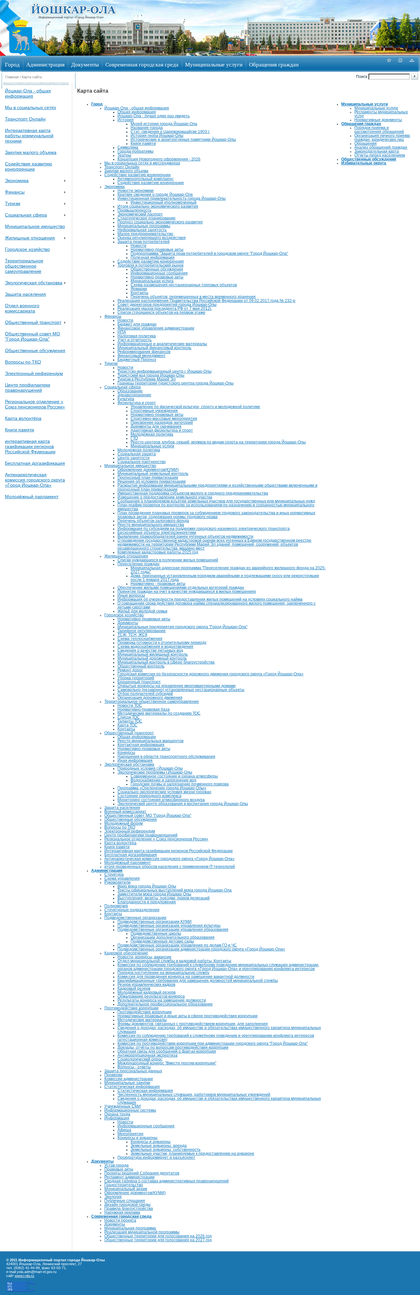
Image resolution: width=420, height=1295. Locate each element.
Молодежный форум (123, 823)
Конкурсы (126, 753)
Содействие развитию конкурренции (28, 166)
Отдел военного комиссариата (22, 308)
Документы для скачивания (156, 426)
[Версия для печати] (400, 64)
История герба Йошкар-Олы (157, 136)
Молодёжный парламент (31, 496)
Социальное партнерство (141, 462)
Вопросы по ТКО (23, 362)
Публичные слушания (124, 1201)
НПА (121, 332)
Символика (127, 147)
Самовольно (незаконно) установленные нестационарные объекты (180, 690)
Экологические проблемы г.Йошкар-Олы (154, 772)
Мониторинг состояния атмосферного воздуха (161, 800)
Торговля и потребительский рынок (150, 265)
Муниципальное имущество (35, 226)
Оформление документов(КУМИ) (148, 470)
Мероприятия (130, 1134)
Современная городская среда (141, 64)
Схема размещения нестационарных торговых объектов (184, 285)
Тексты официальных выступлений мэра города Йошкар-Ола (174, 890)
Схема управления (122, 878)
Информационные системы (130, 1110)
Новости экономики (135, 191)
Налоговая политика (136, 336)
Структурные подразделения (131, 910)
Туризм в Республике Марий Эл (146, 379)
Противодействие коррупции (131, 1008)
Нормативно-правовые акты (157, 250)
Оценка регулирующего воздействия (151, 238)
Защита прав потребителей (143, 242)
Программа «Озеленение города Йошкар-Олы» (161, 788)
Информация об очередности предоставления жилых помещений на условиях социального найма (210, 599)
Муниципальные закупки (127, 1083)
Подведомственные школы (156, 933)
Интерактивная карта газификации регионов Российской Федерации (168, 851)
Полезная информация (153, 257)
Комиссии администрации (128, 1079)
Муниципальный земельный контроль (152, 474)
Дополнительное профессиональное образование (165, 1004)
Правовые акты (118, 1169)
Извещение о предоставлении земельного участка (164, 497)
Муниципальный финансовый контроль (154, 348)
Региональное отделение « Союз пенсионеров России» (35, 404)
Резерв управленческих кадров (146, 984)
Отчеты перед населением (379, 155)
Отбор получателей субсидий (145, 694)
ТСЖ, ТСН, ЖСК (132, 635)
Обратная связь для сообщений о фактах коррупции (166, 1051)
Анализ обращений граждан (380, 147)
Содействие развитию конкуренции (137, 175)
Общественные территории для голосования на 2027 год (158, 1240)
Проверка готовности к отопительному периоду (161, 643)
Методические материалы (142, 1020)
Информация (116, 1118)
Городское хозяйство (27, 249)
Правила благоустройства (128, 1209)
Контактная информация (140, 745)
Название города (147, 128)
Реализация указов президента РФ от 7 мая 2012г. (164, 308)
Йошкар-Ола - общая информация (28, 93)
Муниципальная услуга (152, 281)
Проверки (113, 1075)
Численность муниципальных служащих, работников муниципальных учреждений (193, 1095)
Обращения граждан (274, 64)
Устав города (116, 1165)
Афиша (124, 1130)
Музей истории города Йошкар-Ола (164, 124)
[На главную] (20, 53)
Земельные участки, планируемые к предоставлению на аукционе (192, 1153)
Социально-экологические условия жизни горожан (164, 792)
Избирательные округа (105, 81)
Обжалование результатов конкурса (151, 996)
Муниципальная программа (130, 1228)
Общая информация (136, 112)
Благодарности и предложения (146, 902)
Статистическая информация (132, 1087)
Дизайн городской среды (127, 1205)
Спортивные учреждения (154, 411)
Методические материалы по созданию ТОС (158, 713)
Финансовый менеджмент (141, 356)
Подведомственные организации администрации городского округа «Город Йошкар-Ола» (201, 949)
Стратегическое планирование (146, 218)
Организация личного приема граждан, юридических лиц (382, 137)
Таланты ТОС (129, 721)
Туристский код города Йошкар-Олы (150, 375)
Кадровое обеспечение (126, 953)
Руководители (117, 882)
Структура (114, 874)
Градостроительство (123, 1185)
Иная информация (135, 760)
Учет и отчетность (134, 340)
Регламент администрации (129, 1177)
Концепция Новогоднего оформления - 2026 (158, 159)
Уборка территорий (135, 678)
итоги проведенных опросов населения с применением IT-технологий (169, 867)
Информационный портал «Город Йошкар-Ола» (71, 17)
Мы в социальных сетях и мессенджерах (142, 163)
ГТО (134, 438)
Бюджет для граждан (137, 324)
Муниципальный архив (125, 1189)
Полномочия (116, 906)
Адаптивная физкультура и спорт (162, 430)
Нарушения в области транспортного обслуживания (166, 757)
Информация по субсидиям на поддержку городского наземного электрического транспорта (203, 529)
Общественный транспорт (33, 322)
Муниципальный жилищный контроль (152, 654)
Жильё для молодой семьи (142, 611)
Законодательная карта (376, 151)
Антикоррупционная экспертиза (147, 1055)
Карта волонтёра (23, 418)
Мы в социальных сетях (30, 107)
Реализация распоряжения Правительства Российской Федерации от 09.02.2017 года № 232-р (206, 301)
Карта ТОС (127, 725)
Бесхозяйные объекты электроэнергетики (156, 533)
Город (12, 64)
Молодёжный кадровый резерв (146, 992)
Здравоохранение (134, 395)
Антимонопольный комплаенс (145, 179)
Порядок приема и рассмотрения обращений (379, 130)
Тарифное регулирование (141, 631)
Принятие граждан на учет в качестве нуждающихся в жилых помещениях (186, 591)
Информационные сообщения (159, 273)
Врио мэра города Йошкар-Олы (146, 886)
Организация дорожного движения (149, 698)
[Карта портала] (412, 64)
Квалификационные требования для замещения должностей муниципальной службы (197, 981)
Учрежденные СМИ (122, 1106)
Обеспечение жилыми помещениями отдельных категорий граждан (180, 588)
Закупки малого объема (30, 152)
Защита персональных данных (133, 1071)
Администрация (45, 64)
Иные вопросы (131, 595)
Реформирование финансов (143, 352)
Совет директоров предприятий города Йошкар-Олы (167, 305)
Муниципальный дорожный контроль (152, 658)
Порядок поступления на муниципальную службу (163, 973)
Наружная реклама (122, 1212)
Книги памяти (19, 429)
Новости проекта (120, 1220)
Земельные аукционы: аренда (159, 1146)
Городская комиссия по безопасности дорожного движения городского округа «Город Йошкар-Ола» (210, 674)
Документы (85, 64)
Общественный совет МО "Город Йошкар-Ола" (32, 336)
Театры (124, 155)
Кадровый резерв (133, 988)
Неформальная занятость (142, 230)
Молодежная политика (138, 450)
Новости (138, 246)
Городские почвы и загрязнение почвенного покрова (180, 784)
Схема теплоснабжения (139, 639)
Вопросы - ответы (134, 1067)
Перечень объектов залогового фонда (153, 521)
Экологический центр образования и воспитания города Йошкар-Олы (182, 804)
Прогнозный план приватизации (147, 477)
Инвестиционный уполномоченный (164, 202)
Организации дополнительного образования (173, 937)
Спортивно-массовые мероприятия (164, 419)
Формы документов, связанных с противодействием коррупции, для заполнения (192, 1024)
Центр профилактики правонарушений (27, 387)
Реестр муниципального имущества (150, 525)
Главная (12, 77)
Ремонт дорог (130, 670)
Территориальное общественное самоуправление (24, 266)
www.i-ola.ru (24, 1276)
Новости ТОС (129, 705)
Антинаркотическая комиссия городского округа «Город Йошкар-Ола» (35, 480)
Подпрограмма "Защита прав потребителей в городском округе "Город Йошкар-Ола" (209, 253)
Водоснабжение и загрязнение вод (163, 780)
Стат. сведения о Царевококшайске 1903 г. (170, 132)
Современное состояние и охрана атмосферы (174, 776)
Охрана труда (117, 1114)
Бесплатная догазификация (35, 463)
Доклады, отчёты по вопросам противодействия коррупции (172, 1047)
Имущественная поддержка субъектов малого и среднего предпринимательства (192, 493)
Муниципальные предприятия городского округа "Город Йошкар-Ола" (182, 627)
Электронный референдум (34, 373)
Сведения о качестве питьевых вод (150, 650)
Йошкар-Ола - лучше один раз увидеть (153, 116)
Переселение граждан (138, 564)
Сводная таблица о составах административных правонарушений (166, 1181)
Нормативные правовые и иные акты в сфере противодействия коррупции (187, 1016)
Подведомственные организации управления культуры (168, 926)
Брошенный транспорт (139, 682)
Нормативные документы (378, 120)
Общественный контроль (140, 666)
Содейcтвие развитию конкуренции (150, 183)
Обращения (365, 143)
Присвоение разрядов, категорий (162, 422)
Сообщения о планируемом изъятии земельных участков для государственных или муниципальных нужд (216, 501)
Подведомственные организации (135, 918)
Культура (125, 399)
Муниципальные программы (143, 226)
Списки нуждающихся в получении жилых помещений (167, 560)
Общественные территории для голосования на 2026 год (158, 1236)
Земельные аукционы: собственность (165, 1150)
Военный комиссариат (125, 812)
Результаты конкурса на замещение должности (161, 1000)
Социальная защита (136, 454)
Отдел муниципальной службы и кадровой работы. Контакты (174, 961)
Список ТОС (128, 717)
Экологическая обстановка (33, 282)
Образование (130, 391)
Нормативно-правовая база (143, 709)
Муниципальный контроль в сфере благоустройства (166, 662)
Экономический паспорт (140, 214)
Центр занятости (133, 458)
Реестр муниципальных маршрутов (150, 741)
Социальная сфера (26, 214)
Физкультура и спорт (136, 403)
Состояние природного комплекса (149, 796)
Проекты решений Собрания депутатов (141, 1173)
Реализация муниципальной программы (141, 1232)
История (125, 120)
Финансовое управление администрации (155, 328)
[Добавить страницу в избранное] (389, 64)
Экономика (17, 180)
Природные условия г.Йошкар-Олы (150, 768)
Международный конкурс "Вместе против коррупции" (166, 1063)
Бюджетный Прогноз (136, 360)
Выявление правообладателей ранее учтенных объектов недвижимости (185, 536)
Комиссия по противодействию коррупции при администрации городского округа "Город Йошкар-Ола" (212, 1043)
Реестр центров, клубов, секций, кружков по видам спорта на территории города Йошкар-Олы (218, 442)
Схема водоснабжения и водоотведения (155, 646)
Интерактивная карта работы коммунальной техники (29, 135)
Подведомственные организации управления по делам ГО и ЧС (177, 945)
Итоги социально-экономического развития (157, 206)
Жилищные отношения (30, 237)
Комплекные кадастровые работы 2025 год (157, 552)
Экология (113, 1197)
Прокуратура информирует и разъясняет (156, 1157)
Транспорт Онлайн (25, 119)
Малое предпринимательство (145, 234)
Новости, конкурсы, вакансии (144, 957)
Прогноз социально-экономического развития (160, 222)
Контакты (139, 293)
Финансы (15, 192)
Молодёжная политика (152, 434)
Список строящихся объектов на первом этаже (161, 312)
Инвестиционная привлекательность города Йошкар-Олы (171, 198)
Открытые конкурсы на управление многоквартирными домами (176, 686)
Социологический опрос (139, 1059)
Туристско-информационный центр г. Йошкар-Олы (164, 371)
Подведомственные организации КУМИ (154, 922)
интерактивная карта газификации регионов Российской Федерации (30, 446)
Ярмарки (139, 289)
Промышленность (134, 210)
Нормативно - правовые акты (158, 584)
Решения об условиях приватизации (151, 481)
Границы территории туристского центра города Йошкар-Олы (175, 383)
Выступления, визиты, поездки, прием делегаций (163, 898)
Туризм (12, 203)
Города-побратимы (135, 151)
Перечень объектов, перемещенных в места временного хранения (193, 297)
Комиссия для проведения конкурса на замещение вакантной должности (185, 977)
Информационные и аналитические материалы (162, 344)
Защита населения (25, 294)
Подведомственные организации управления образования (172, 929)
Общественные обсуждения (38, 81)
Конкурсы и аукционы (137, 1138)
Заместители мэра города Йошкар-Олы (154, 894)
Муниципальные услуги (213, 64)
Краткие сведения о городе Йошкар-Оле (155, 195)
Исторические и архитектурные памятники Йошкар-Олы (183, 139)
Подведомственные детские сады (162, 941)
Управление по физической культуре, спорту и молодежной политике (195, 407)
